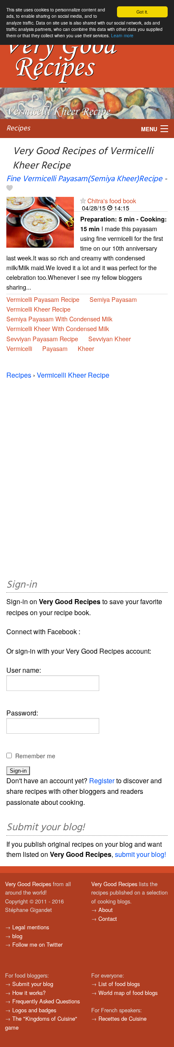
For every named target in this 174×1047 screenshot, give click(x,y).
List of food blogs (119, 984)
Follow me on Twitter (37, 944)
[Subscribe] (83, 200)
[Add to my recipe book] (9, 188)
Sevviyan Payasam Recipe (42, 338)
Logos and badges (34, 1010)
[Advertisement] (87, 477)
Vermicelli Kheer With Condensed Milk (57, 328)
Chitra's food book (111, 200)
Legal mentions (30, 927)
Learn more (122, 35)
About (105, 910)
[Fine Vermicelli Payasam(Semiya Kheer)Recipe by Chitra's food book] (40, 221)
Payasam (55, 348)
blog (17, 936)
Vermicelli (19, 348)
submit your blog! (140, 854)
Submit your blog (32, 984)
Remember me (35, 755)
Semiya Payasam (113, 299)
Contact (107, 918)
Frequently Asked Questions (46, 1001)
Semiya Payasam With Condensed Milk (59, 318)
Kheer (86, 348)
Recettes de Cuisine (122, 1018)
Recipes (18, 128)
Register (101, 780)
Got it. (142, 11)
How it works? (29, 993)
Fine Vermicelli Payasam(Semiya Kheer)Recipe (84, 179)
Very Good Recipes (28, 884)
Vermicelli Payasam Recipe (42, 299)
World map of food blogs (128, 993)
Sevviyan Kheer (109, 338)
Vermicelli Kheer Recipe (38, 308)
